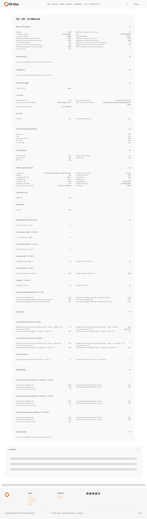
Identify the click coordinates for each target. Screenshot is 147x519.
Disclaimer (79, 513)
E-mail (140, 513)
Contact (31, 502)
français (136, 4)
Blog (86, 4)
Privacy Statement (68, 513)
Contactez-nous (94, 4)
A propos (69, 4)
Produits (55, 4)
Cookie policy (56, 513)
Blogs (30, 504)
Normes (62, 4)
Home (49, 4)
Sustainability (78, 4)
